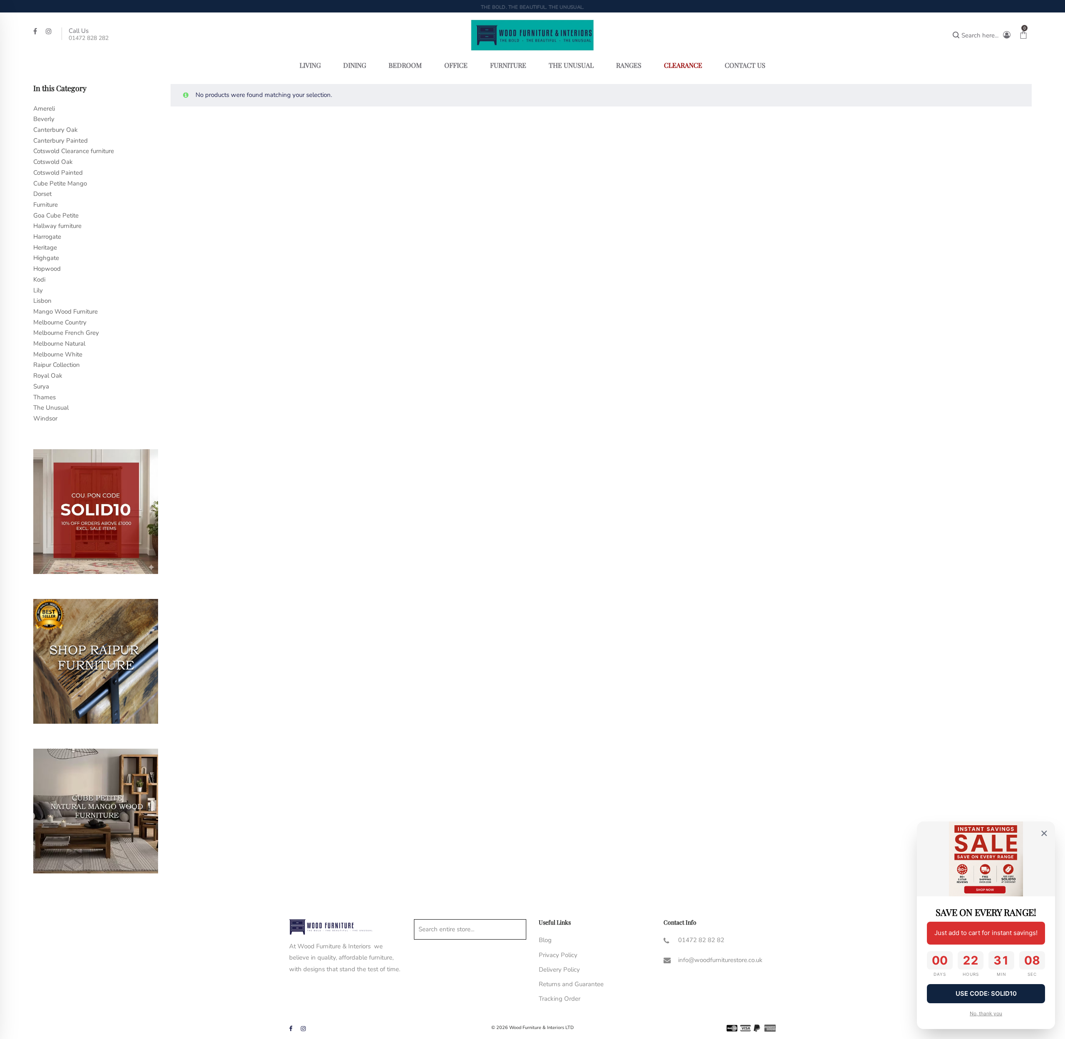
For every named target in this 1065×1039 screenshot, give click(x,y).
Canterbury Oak (55, 130)
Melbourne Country (60, 322)
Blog (545, 940)
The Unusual (51, 407)
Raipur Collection (56, 365)
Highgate (46, 258)
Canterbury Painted (60, 140)
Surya (41, 386)
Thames (44, 397)
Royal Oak (47, 375)
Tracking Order (559, 998)
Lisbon (42, 301)
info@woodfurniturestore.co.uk (720, 960)
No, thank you (986, 1013)
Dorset (42, 194)
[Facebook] (36, 31)
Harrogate (47, 237)
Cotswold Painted (58, 172)
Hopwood (47, 269)
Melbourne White (57, 354)
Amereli (44, 108)
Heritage (45, 247)
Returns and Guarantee (571, 984)
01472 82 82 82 (701, 940)
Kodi (39, 279)
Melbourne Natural (59, 343)
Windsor (45, 418)
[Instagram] (50, 31)
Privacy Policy (558, 955)
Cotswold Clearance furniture (73, 151)
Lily (38, 290)
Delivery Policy (559, 969)
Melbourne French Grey (66, 333)
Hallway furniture (57, 226)
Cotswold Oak (53, 162)
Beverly (43, 119)
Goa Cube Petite (56, 215)
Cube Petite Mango (60, 183)
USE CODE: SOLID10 (986, 993)
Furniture (45, 204)
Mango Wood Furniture (65, 311)
